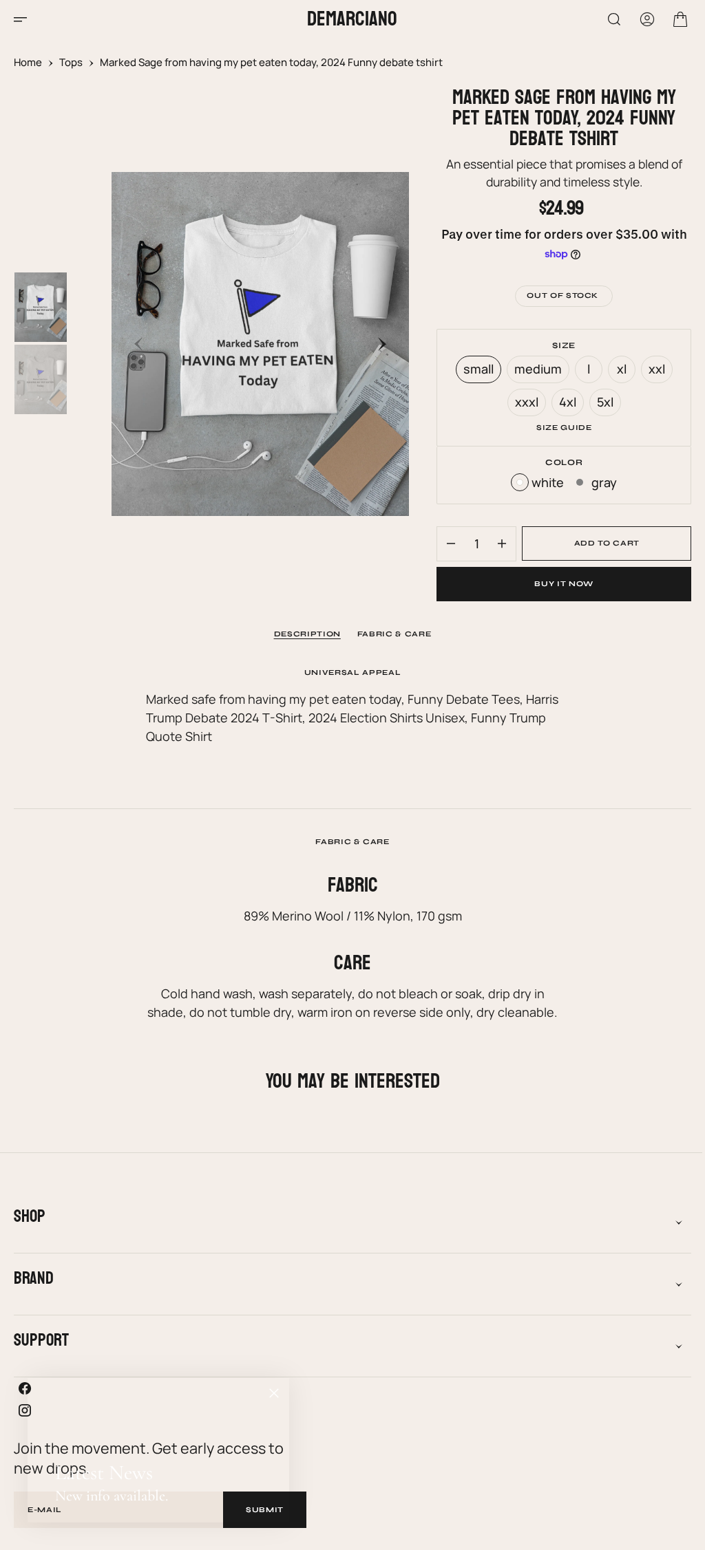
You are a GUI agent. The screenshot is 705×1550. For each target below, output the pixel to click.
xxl (652, 371)
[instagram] (347, 1410)
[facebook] (347, 1388)
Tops (71, 62)
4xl (563, 405)
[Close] (274, 1393)
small (474, 371)
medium (533, 371)
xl (618, 371)
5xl (601, 405)
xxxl (522, 405)
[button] (25, 19)
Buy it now (555, 583)
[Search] (604, 19)
